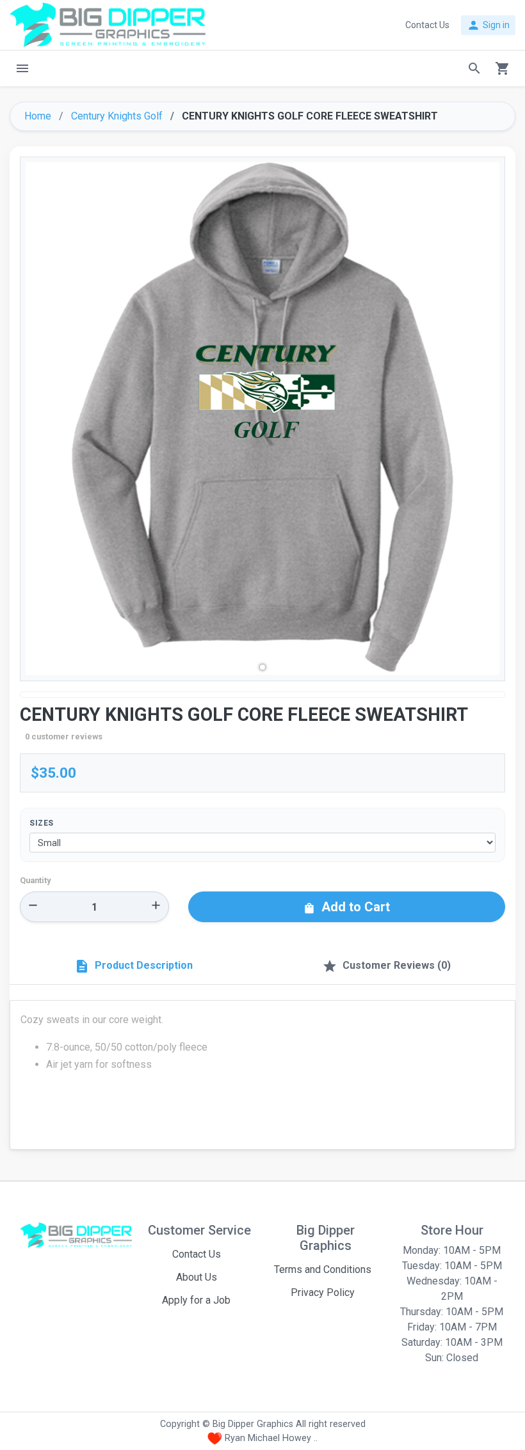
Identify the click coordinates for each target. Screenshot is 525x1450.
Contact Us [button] (427, 25)
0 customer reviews (63, 736)
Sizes (41, 823)
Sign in (488, 25)
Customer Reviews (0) (386, 966)
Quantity (35, 880)
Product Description (133, 966)
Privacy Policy (323, 1292)
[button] (262, 667)
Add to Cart (346, 906)
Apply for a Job (196, 1300)
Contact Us (196, 1254)
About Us (196, 1277)
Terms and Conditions (322, 1269)
